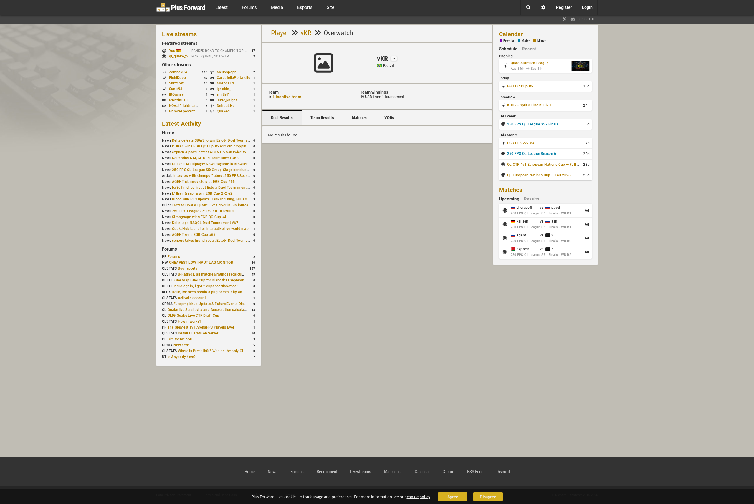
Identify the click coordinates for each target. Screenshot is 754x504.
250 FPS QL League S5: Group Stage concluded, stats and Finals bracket (232, 170)
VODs (389, 117)
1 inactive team (286, 96)
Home (168, 132)
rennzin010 (178, 100)
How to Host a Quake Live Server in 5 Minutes (210, 205)
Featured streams (180, 43)
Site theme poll (180, 339)
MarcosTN (225, 83)
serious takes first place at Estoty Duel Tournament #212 (218, 240)
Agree (452, 496)
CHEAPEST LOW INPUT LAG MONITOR (201, 263)
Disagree (488, 496)
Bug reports (187, 268)
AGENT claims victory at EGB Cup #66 (203, 182)
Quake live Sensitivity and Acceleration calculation (209, 310)
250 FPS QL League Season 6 (531, 154)
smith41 (223, 94)
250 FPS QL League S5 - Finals (532, 124)
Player (279, 33)
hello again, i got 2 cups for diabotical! (206, 286)
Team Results (322, 117)
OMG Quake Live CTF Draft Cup (193, 316)
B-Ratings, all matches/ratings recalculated (213, 274)
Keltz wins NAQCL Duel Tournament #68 (205, 158)
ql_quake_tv (178, 56)
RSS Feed (475, 471)
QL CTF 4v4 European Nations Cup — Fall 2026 (546, 165)
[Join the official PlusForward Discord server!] (572, 19)
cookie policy (418, 496)
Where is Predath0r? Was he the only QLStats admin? (222, 351)
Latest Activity (181, 123)
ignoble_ (224, 89)
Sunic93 (176, 89)
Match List (393, 471)
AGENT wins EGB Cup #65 (193, 235)
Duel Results (282, 117)
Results (532, 199)
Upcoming (509, 199)
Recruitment (327, 471)
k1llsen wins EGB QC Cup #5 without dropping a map (216, 146)
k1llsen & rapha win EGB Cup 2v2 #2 (202, 193)
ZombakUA (178, 72)
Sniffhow (176, 83)
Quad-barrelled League (529, 63)
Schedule (508, 49)
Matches (359, 117)
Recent (529, 49)
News (272, 471)
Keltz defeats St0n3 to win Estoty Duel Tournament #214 (218, 140)
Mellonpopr (226, 72)
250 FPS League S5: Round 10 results (203, 211)
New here (181, 345)
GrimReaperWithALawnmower (193, 111)
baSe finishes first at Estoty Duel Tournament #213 (214, 187)
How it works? (189, 321)
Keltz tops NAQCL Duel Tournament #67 (205, 223)
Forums (169, 249)
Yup (172, 51)
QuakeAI (224, 111)
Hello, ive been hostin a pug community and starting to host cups (226, 292)
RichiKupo (177, 78)
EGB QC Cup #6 (520, 86)
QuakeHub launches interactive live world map (210, 229)
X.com (448, 471)
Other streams (176, 64)
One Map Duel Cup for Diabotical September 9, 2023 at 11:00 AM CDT (232, 280)
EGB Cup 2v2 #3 (520, 143)
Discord (503, 471)
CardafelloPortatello (233, 78)
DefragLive (225, 106)
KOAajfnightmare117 (186, 106)
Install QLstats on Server (198, 333)
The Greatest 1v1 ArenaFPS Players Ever (201, 327)
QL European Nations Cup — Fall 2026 (539, 175)
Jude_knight (227, 100)
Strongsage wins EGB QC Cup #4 (199, 217)
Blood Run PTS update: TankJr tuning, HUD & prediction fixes (222, 199)
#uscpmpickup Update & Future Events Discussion (215, 304)
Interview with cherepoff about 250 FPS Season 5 (214, 176)
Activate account (192, 298)
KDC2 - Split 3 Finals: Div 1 (529, 105)
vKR (306, 33)
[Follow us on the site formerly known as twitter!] (564, 19)
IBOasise (176, 94)
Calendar (511, 34)
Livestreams (360, 471)
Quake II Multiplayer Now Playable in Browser (209, 164)
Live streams (179, 34)
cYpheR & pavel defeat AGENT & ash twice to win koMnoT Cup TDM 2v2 (231, 152)
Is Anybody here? (182, 357)
